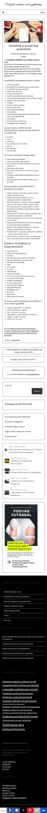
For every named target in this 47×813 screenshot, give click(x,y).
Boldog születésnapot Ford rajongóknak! (16, 649)
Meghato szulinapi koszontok (17, 693)
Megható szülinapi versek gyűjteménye (23, 4)
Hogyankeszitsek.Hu (9, 788)
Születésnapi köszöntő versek (20, 716)
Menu (42, 12)
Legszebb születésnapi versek (20, 689)
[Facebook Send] (16, 810)
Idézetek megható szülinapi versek (19, 681)
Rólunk (6, 615)
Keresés (8, 386)
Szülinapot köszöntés (13, 729)
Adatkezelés (6, 764)
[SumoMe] (43, 810)
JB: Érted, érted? (11, 436)
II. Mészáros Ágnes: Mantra (15, 427)
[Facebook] (10, 810)
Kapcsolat (7, 620)
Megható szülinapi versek (12, 592)
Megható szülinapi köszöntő (13, 606)
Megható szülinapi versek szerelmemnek (21, 707)
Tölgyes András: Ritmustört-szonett (18, 431)
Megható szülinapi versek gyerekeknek (17, 601)
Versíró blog (15, 340)
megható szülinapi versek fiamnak (19, 701)
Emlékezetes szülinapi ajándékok (14, 798)
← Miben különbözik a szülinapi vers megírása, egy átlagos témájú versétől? (23, 351)
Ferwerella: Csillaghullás (14, 422)
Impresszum (6, 767)
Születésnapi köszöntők (12, 611)
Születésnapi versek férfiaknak (16, 720)
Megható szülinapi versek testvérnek (17, 710)
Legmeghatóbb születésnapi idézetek (17, 596)
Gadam (23, 56)
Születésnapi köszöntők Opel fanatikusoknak (17, 644)
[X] (23, 810)
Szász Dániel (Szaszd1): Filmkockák (17, 417)
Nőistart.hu (6, 790)
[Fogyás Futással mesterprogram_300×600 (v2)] (21, 569)
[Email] (37, 810)
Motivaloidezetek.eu (9, 785)
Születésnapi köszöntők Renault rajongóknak (17, 653)
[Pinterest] (30, 810)
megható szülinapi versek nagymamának (13, 704)
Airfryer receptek (8, 795)
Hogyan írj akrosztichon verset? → (24, 359)
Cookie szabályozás (9, 762)
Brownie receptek (8, 793)
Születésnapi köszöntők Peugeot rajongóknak (18, 658)
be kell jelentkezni (33, 374)
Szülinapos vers (13, 725)
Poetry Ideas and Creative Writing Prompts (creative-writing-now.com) (21, 333)
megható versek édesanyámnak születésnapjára (19, 713)
